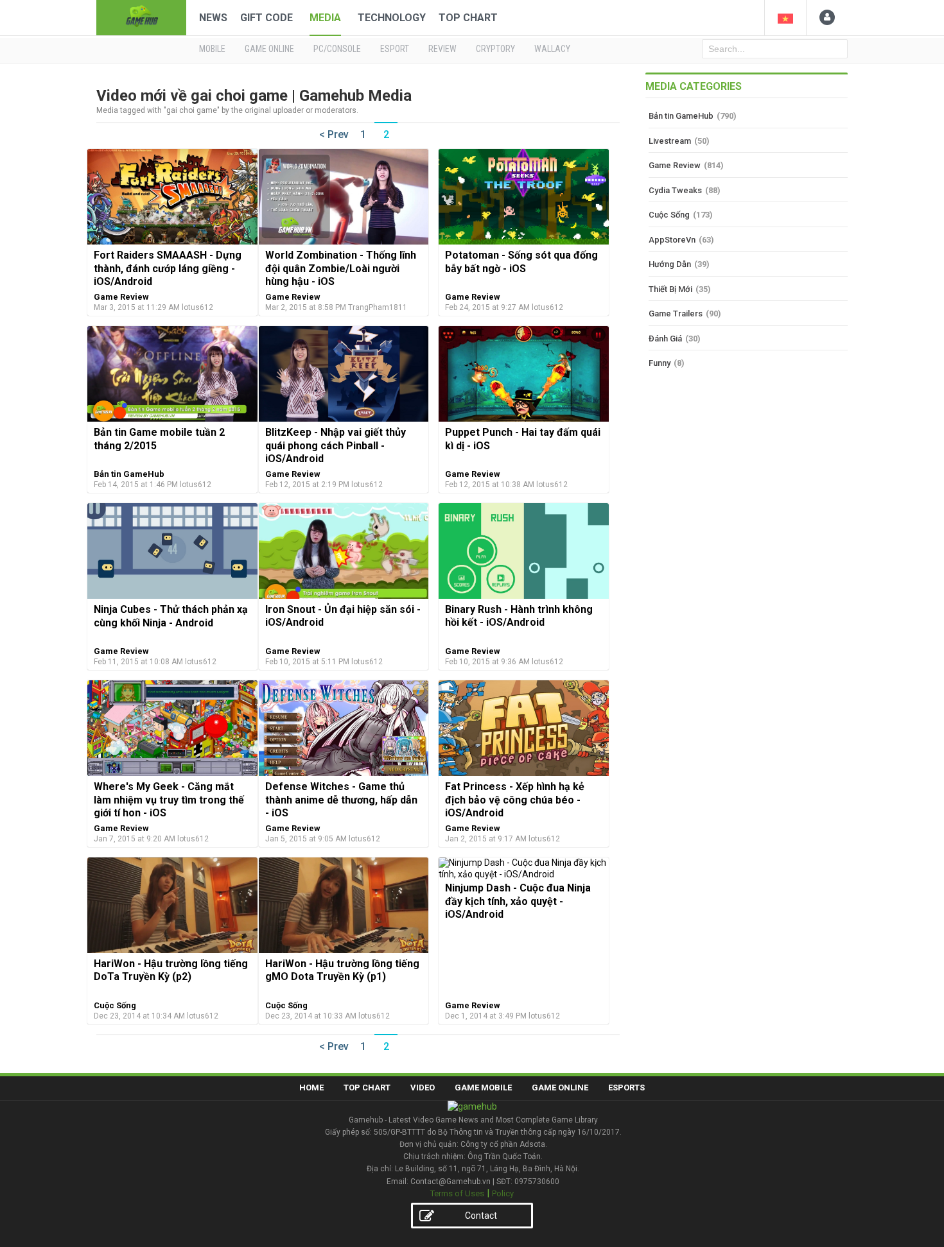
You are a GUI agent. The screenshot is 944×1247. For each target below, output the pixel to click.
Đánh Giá (665, 338)
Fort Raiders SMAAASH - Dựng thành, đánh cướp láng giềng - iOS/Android (167, 268)
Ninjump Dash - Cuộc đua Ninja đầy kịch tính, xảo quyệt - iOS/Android (518, 901)
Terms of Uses (457, 1193)
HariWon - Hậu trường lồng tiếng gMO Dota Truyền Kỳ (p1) (342, 970)
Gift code (266, 18)
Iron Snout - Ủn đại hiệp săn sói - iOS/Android (343, 615)
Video (422, 1087)
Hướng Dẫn (670, 264)
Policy (503, 1193)
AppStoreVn (672, 240)
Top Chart (468, 18)
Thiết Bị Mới (670, 289)
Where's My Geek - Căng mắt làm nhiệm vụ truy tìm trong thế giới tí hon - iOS (169, 799)
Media (325, 18)
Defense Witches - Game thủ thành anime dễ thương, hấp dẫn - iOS (341, 799)
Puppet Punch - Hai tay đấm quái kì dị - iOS (522, 438)
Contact (481, 1215)
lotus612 (197, 307)
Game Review (121, 297)
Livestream (670, 141)
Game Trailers (676, 313)
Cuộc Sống (115, 1005)
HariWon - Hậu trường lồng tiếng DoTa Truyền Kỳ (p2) (171, 970)
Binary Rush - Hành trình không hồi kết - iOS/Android (519, 615)
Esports (626, 1087)
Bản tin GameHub (129, 474)
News (213, 18)
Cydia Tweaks (675, 190)
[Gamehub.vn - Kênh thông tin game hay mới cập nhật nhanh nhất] (141, 16)
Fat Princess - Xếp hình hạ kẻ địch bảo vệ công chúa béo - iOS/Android (514, 799)
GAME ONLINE (269, 49)
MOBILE (212, 49)
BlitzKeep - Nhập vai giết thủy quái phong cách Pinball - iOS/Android (335, 445)
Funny (659, 363)
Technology (392, 18)
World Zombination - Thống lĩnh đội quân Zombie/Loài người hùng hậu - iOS (340, 268)
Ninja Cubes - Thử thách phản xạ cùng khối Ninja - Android (171, 615)
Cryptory (495, 49)
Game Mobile (483, 1087)
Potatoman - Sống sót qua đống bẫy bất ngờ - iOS (521, 261)
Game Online (560, 1087)
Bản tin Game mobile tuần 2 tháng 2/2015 (159, 438)
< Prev (334, 134)
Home (311, 1087)
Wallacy (552, 49)
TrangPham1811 (377, 307)
